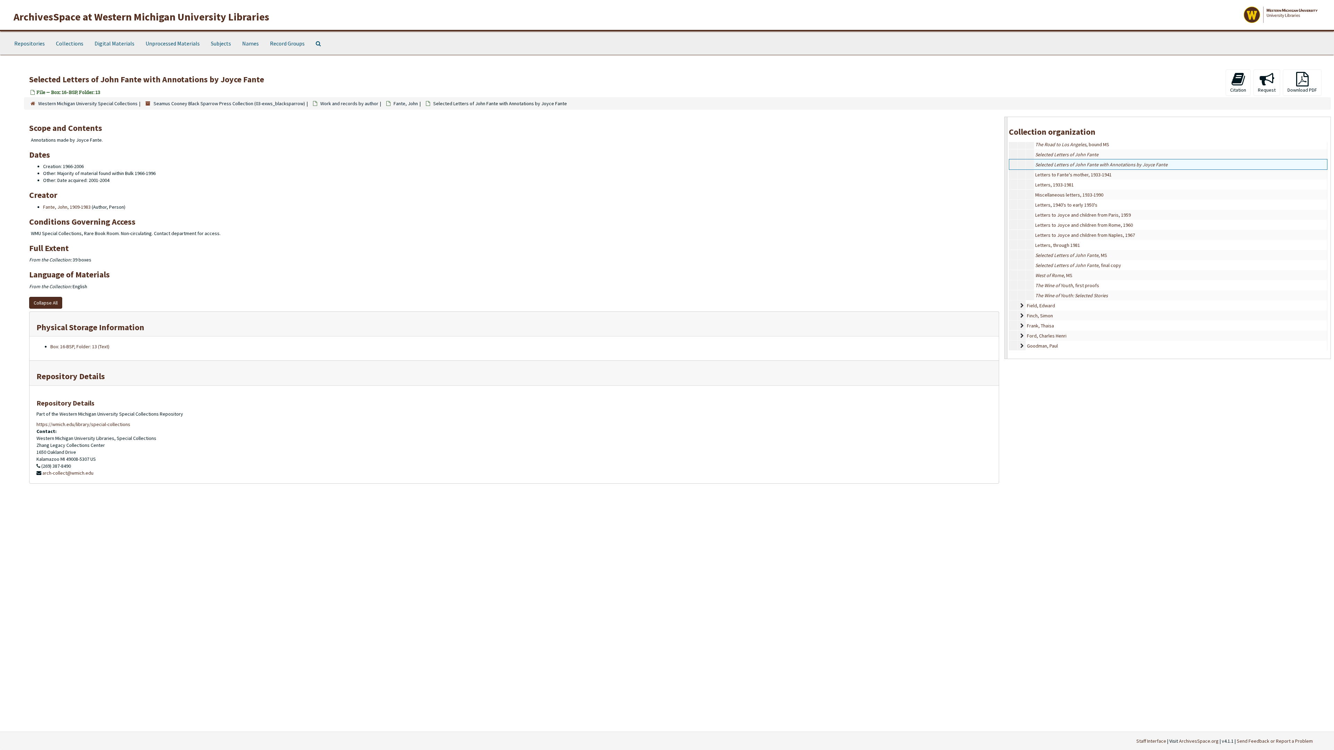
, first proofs (1067, 285)
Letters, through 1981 (1057, 245)
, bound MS (1072, 144)
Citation (1238, 90)
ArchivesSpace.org (1199, 741)
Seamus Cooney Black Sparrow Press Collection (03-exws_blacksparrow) (229, 103)
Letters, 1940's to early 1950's (1066, 205)
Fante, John (406, 103)
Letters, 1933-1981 (1054, 185)
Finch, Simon (1040, 315)
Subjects (221, 43)
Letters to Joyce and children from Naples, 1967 (1085, 235)
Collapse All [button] (46, 303)
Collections (69, 43)
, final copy (1078, 265)
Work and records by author (349, 103)
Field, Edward (1041, 305)
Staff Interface (1151, 741)
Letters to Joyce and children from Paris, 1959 (1083, 215)
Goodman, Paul (1042, 346)
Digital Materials (114, 43)
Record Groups (287, 43)
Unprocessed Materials (173, 43)
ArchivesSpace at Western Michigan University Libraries (141, 16)
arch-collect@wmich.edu (67, 473)
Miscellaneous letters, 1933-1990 (1069, 195)
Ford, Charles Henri (1047, 336)
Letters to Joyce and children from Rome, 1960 (1084, 225)
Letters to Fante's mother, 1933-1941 (1073, 175)
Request (1267, 90)
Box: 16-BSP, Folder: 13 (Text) (79, 346)
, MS (1071, 255)
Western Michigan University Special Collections (88, 103)
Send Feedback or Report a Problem (1275, 741)
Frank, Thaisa (1040, 326)
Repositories (29, 43)
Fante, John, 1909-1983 (67, 207)
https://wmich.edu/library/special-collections (83, 424)
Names (250, 43)
